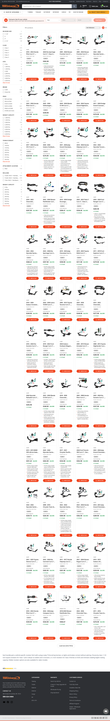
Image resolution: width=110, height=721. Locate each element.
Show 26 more (6, 161)
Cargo (64, 12)
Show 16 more (6, 82)
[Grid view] (103, 27)
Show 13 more (6, 136)
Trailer (38, 12)
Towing (30, 12)
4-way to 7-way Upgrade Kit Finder (58, 685)
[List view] (106, 27)
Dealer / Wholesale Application (74, 707)
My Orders (88, 1)
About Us (95, 1)
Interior (56, 12)
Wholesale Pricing (56, 689)
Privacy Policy (73, 697)
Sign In (84, 5)
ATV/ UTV (34, 700)
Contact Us (105, 1)
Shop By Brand (78, 12)
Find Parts (99, 20)
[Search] (74, 6)
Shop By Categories (12, 12)
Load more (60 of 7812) (66, 646)
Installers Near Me (80, 1)
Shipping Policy (73, 691)
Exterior (47, 12)
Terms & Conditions (75, 700)
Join (83, 7)
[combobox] (47, 6)
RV (70, 12)
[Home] (10, 6)
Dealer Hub (71, 1)
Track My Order (73, 684)
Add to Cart (33, 79)
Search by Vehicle (56, 681)
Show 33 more (6, 205)
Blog (100, 1)
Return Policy (73, 694)
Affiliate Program (74, 703)
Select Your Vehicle (98, 12)
